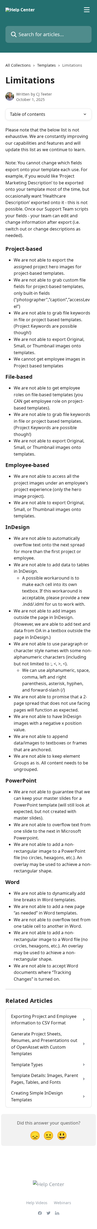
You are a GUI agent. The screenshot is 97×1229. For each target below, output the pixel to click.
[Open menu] (87, 9)
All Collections (18, 65)
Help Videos (36, 1202)
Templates (46, 65)
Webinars (62, 1202)
